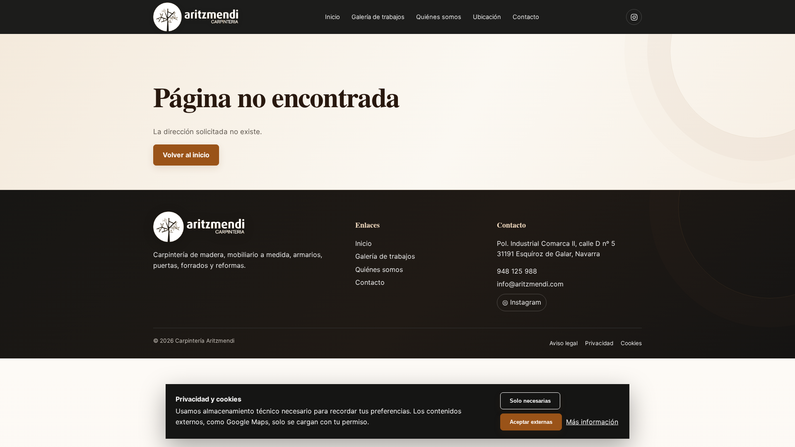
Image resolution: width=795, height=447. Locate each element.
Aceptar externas (531, 422)
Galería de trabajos (378, 17)
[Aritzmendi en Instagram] (634, 17)
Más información (592, 422)
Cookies (631, 343)
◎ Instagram (521, 302)
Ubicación (487, 17)
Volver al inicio (186, 155)
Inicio (332, 17)
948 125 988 (517, 271)
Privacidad (599, 343)
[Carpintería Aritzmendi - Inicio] (195, 16)
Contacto (526, 17)
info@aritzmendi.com (530, 284)
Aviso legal (563, 343)
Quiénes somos (438, 17)
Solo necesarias (530, 401)
